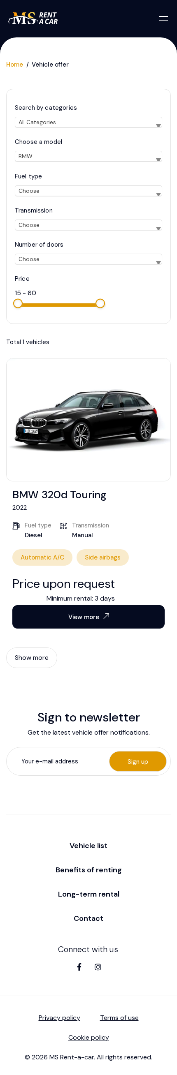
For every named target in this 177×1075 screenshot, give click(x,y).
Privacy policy (59, 1017)
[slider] (18, 303)
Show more (32, 657)
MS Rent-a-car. (72, 1057)
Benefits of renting (89, 870)
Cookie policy (88, 1037)
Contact (88, 918)
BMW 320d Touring (59, 495)
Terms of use (119, 1017)
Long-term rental (88, 894)
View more (83, 617)
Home (14, 64)
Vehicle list (88, 846)
